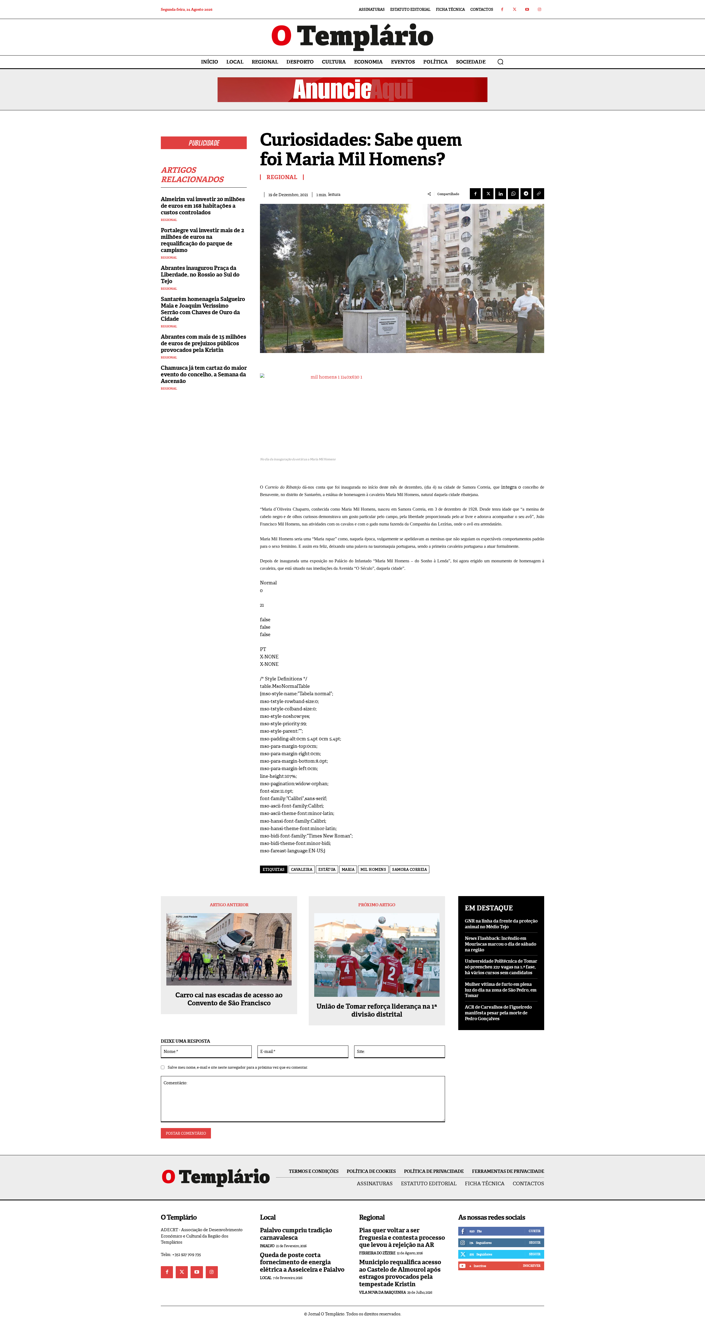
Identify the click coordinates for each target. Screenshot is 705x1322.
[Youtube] (527, 9)
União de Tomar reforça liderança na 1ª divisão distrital (376, 1011)
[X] (488, 193)
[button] (500, 61)
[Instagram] (539, 9)
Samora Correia (409, 869)
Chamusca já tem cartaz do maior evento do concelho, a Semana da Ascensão (204, 374)
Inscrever (531, 1266)
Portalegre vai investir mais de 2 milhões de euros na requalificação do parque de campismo (202, 240)
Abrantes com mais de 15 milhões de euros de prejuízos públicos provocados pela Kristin (203, 343)
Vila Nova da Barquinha (382, 1292)
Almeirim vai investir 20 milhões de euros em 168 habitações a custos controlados (203, 206)
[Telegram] (526, 193)
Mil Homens (373, 869)
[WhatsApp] (513, 193)
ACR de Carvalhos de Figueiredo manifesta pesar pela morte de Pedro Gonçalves (498, 1013)
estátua (327, 869)
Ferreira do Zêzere (377, 1253)
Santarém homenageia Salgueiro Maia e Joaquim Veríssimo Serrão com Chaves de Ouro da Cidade (203, 308)
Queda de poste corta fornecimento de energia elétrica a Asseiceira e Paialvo (302, 1262)
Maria (348, 869)
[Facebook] (502, 9)
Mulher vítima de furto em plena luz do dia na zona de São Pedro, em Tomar (500, 990)
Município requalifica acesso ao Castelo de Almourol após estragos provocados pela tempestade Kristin (400, 1273)
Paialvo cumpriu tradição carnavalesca (296, 1233)
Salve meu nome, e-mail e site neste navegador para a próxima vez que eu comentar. (238, 1067)
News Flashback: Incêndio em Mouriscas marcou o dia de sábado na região (500, 944)
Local (266, 1278)
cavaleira (302, 869)
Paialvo (267, 1246)
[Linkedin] (500, 193)
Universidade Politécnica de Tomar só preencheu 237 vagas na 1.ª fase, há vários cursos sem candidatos (501, 967)
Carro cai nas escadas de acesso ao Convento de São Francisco (229, 999)
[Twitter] (514, 9)
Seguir (534, 1242)
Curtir (534, 1231)
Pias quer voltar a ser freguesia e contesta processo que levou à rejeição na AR (402, 1237)
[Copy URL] (538, 193)
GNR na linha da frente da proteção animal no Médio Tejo (501, 924)
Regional (169, 219)
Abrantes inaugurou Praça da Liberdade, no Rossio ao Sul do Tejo (200, 274)
